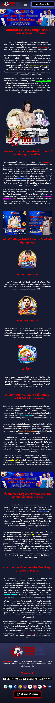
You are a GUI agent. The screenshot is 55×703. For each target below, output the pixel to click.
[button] (25, 4)
